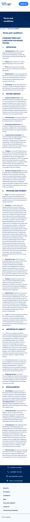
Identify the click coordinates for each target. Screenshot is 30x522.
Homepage (3, 28)
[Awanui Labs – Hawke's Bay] (6, 3)
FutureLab (7, 517)
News (4, 499)
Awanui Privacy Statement (10, 510)
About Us (5, 488)
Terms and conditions (9, 503)
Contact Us (6, 506)
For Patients (6, 492)
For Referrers (6, 495)
